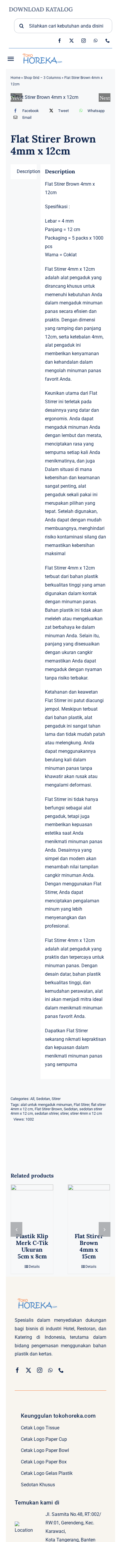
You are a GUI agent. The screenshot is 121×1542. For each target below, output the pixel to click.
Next (105, 97)
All (32, 1099)
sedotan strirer (46, 1113)
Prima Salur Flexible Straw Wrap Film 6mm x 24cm (36, 1249)
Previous (16, 97)
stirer (64, 1113)
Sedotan (43, 1099)
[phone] (107, 40)
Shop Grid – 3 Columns (42, 78)
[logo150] (42, 53)
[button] (16, 1232)
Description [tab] (26, 171)
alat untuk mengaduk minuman (46, 1104)
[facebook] (59, 40)
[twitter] (71, 40)
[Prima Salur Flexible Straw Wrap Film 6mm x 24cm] (36, 1206)
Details (38, 1274)
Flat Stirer (81, 1104)
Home (15, 78)
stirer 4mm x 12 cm (86, 1113)
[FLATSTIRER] (60, 97)
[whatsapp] (95, 40)
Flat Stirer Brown (48, 1109)
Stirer (56, 1099)
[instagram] (83, 40)
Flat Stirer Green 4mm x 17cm (92, 1242)
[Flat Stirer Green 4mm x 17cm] (93, 1206)
